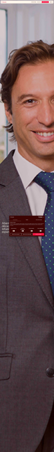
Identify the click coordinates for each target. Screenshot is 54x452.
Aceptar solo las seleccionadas (27, 234)
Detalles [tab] (27, 219)
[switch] (22, 231)
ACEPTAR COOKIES (38, 234)
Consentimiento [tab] (15, 219)
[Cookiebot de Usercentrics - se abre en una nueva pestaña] (38, 217)
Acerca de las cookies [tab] (39, 219)
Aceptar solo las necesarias (15, 234)
